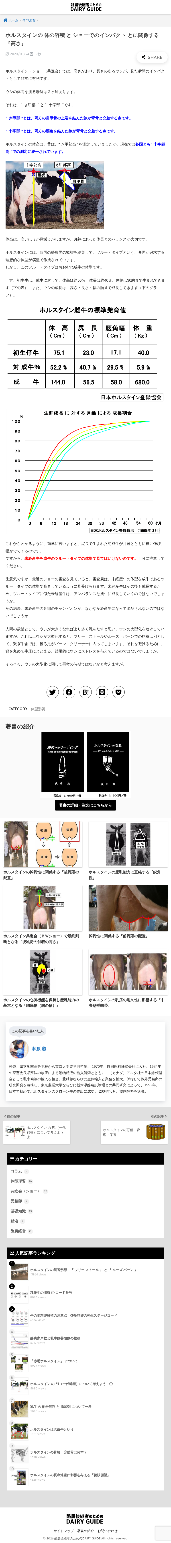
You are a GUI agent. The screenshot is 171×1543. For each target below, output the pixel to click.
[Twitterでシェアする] (53, 692)
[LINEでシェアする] (102, 692)
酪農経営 (21, 1231)
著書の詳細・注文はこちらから (85, 805)
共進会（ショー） (29, 1191)
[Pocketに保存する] (118, 692)
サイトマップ (64, 1531)
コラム (19, 1171)
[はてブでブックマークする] (85, 692)
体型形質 (38, 709)
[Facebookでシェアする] (69, 692)
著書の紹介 (85, 1531)
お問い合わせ (108, 1531)
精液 (17, 1221)
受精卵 (19, 1201)
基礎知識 (21, 1211)
